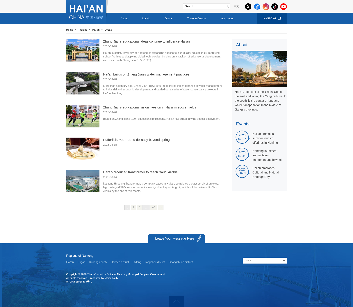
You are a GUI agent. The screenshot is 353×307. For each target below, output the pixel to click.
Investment (227, 18)
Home (69, 29)
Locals (146, 18)
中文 (236, 6)
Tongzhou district (155, 262)
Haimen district (120, 262)
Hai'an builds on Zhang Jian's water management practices (146, 74)
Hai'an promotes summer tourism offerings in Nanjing (265, 138)
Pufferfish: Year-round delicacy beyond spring (136, 140)
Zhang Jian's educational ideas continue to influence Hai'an (146, 41)
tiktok (274, 6)
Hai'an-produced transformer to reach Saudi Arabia (140, 172)
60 (153, 207)
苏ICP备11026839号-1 (79, 281)
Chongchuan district (181, 262)
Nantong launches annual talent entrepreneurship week (267, 155)
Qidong (137, 262)
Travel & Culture (196, 18)
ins (266, 6)
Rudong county (98, 262)
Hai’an (96, 29)
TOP (176, 301)
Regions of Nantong (79, 255)
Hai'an (70, 262)
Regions (82, 29)
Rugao (81, 262)
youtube (283, 6)
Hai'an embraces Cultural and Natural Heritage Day (265, 172)
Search (227, 6)
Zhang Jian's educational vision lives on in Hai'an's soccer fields (149, 107)
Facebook (257, 6)
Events (168, 18)
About (124, 18)
